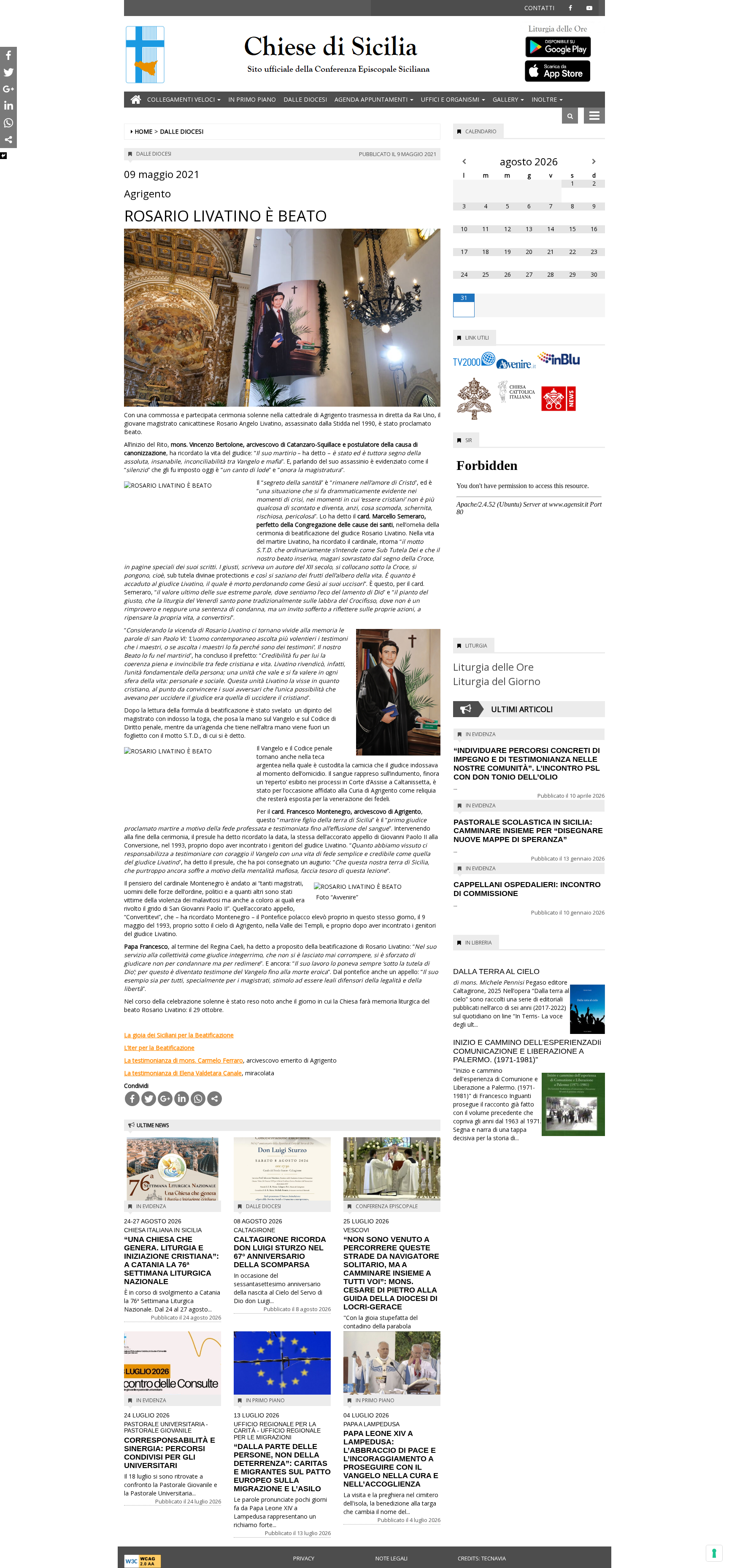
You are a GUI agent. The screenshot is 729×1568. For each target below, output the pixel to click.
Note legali (391, 1558)
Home (143, 131)
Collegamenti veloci (181, 99)
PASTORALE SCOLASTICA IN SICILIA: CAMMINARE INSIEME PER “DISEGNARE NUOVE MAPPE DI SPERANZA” (528, 831)
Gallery (506, 99)
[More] (214, 1098)
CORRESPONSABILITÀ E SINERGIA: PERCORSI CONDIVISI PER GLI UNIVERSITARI (169, 1440)
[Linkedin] (181, 1098)
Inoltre (545, 99)
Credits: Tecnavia (482, 1558)
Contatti (539, 8)
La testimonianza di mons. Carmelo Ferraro (183, 1060)
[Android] (563, 45)
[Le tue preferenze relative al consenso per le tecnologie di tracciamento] (714, 1553)
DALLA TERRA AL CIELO (496, 971)
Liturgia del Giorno (496, 681)
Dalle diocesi (305, 99)
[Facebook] (132, 1098)
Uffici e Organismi (451, 99)
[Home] (145, 55)
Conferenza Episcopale (387, 1206)
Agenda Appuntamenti (372, 99)
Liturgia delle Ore (493, 667)
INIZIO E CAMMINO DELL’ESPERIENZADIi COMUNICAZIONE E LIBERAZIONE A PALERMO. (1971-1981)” (527, 1051)
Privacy (303, 1558)
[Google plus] (165, 1098)
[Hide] (3, 155)
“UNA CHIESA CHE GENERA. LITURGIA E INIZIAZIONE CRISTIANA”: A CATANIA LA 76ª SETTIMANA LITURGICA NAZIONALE (171, 1252)
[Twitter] (148, 1098)
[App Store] (563, 70)
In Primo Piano (252, 99)
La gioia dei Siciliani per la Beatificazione (179, 1035)
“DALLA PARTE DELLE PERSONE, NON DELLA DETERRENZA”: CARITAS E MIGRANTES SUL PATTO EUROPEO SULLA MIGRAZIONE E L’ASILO (282, 1452)
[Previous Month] (464, 161)
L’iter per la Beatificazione (159, 1048)
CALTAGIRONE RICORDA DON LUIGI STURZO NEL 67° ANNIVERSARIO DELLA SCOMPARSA (280, 1243)
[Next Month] (594, 161)
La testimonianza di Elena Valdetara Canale (183, 1073)
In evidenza (151, 1206)
